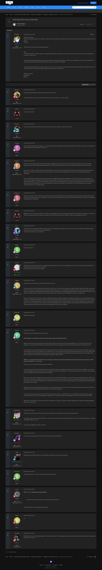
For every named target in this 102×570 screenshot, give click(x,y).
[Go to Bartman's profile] (17, 476)
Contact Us (55, 565)
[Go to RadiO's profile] (17, 250)
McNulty (16, 312)
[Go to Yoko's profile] (17, 457)
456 (18, 292)
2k (17, 102)
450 (18, 46)
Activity (38, 7)
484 (18, 324)
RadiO (17, 245)
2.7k (16, 274)
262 (18, 173)
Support (20, 7)
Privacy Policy (48, 565)
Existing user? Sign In (83, 2)
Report (32, 7)
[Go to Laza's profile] (17, 494)
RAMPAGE (17, 410)
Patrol (17, 330)
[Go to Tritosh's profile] (17, 148)
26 (19, 445)
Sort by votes (85, 84)
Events (43, 7)
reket (16, 515)
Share (82, 24)
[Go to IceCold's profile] (17, 538)
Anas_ (17, 226)
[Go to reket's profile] (17, 520)
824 (18, 483)
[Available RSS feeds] (95, 557)
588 (18, 545)
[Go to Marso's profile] (17, 129)
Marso (17, 124)
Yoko (16, 452)
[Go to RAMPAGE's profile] (17, 415)
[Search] (94, 7)
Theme (41, 565)
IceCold (16, 533)
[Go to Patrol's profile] (17, 335)
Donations (26, 7)
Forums (8, 7)
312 (17, 342)
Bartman (16, 471)
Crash (17, 262)
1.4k (17, 422)
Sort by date (92, 84)
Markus (17, 90)
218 (17, 155)
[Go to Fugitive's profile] (17, 166)
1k (17, 136)
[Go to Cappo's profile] (17, 285)
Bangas (23, 23)
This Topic (89, 7)
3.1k (16, 445)
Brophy (17, 433)
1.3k (17, 238)
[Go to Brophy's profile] (17, 438)
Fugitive (16, 161)
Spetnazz (17, 193)
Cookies (61, 565)
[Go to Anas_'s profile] (17, 231)
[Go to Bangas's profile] (14, 24)
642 (18, 527)
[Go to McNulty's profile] (17, 317)
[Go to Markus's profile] (17, 95)
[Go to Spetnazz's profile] (17, 198)
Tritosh (17, 143)
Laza (16, 489)
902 (16, 501)
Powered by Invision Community (51, 567)
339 (18, 205)
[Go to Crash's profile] (17, 267)
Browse (14, 7)
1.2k (17, 257)
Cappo (17, 280)
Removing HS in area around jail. (39, 492)
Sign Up (93, 2)
